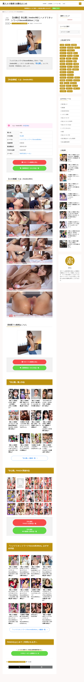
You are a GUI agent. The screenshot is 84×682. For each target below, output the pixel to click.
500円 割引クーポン (25, 153)
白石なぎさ (63, 55)
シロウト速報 (64, 114)
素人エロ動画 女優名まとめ (15, 4)
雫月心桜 (70, 55)
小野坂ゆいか (71, 50)
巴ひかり (75, 58)
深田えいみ (69, 80)
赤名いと (77, 47)
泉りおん (66, 83)
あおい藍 (75, 85)
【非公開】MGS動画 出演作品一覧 (29, 530)
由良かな (77, 77)
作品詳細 (26, 125)
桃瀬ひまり (63, 69)
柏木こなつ (63, 50)
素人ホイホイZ (65, 117)
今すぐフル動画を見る (30, 162)
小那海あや (75, 69)
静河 (75, 61)
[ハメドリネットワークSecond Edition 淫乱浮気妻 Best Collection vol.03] (11, 514)
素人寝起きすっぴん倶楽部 (68, 138)
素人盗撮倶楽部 (65, 142)
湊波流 (69, 69)
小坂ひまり (69, 64)
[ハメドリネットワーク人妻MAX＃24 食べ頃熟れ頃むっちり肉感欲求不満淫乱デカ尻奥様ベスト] (20, 501)
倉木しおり (63, 66)
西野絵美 (62, 85)
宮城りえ (62, 64)
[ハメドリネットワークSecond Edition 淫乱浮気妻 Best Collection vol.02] (11, 501)
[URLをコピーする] (41, 667)
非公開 (31, 23)
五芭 (61, 83)
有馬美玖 (62, 88)
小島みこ (69, 58)
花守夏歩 (70, 53)
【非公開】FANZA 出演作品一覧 (29, 522)
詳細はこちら (56, 8)
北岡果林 (74, 45)
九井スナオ (70, 77)
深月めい (69, 85)
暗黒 (62, 131)
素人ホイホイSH (65, 135)
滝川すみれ (76, 80)
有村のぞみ (73, 83)
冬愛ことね (76, 88)
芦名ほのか (63, 77)
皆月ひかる (70, 75)
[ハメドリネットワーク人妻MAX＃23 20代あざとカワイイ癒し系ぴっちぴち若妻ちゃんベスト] (47, 501)
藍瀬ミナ (76, 55)
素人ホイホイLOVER (66, 121)
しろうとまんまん (66, 128)
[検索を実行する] (80, 3)
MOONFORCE (65, 111)
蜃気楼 (63, 107)
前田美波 (62, 80)
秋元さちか (63, 75)
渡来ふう (70, 66)
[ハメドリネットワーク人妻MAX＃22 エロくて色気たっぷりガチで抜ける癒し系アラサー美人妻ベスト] (29, 488)
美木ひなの (69, 61)
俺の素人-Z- (64, 104)
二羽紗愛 (76, 64)
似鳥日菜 (76, 66)
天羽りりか (69, 88)
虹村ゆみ (68, 45)
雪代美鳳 (62, 61)
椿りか (75, 53)
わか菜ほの (63, 91)
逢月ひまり (63, 53)
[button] (19, 667)
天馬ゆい (62, 58)
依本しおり (63, 47)
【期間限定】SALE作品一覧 (30, 168)
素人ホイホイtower (66, 124)
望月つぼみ (70, 72)
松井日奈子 (70, 47)
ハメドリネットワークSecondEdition (19, 23)
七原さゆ (70, 91)
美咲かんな (63, 72)
